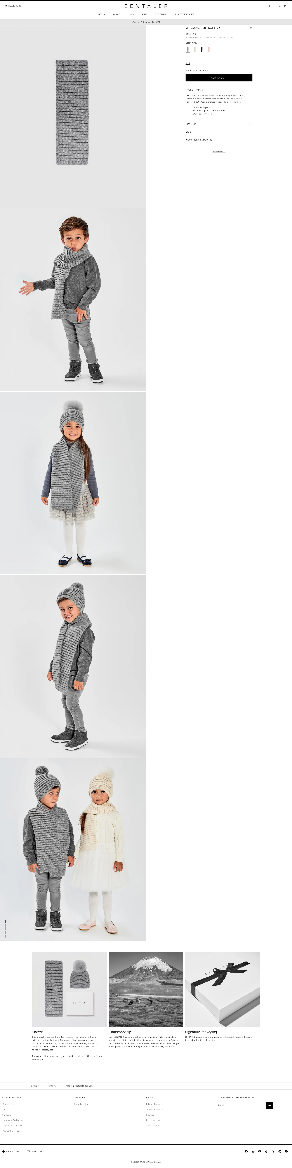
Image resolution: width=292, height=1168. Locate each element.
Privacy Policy (153, 1104)
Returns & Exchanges (13, 1120)
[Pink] (209, 49)
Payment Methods (11, 1131)
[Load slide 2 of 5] (6, 925)
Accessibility (152, 1125)
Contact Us (8, 1104)
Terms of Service (154, 1109)
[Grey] (188, 49)
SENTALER (141, 1162)
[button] (101, 15)
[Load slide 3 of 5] (6, 929)
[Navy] (202, 49)
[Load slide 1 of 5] (6, 921)
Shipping (6, 1115)
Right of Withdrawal (12, 1125)
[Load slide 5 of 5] (6, 936)
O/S (188, 63)
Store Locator (81, 1104)
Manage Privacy (154, 1120)
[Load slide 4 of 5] (6, 932)
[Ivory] (195, 49)
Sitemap (150, 1115)
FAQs (5, 1109)
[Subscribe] (269, 1105)
